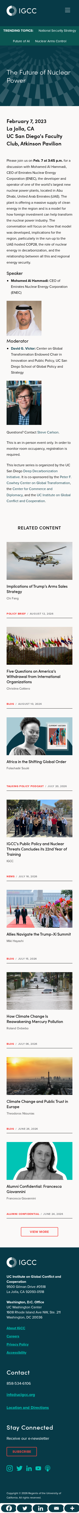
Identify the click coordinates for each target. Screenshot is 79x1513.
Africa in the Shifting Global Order (36, 761)
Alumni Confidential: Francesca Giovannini (34, 1188)
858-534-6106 (19, 1383)
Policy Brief (16, 614)
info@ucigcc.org (21, 1394)
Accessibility (16, 1352)
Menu (67, 10)
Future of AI (21, 41)
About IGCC (16, 1328)
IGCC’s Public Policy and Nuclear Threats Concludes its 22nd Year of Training (37, 849)
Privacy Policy (18, 1344)
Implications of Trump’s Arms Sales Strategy (37, 588)
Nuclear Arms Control (50, 41)
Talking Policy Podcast (25, 786)
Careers (13, 1336)
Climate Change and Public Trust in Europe (37, 1103)
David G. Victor (23, 348)
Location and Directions (28, 1407)
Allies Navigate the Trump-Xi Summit (39, 934)
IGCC (21, 11)
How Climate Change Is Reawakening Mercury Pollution (35, 1018)
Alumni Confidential (23, 1214)
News (11, 876)
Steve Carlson (48, 432)
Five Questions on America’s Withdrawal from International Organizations (33, 676)
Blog (10, 704)
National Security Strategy (57, 30)
